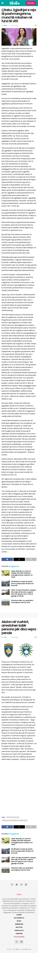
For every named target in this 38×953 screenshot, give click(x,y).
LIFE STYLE (19, 927)
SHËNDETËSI (19, 924)
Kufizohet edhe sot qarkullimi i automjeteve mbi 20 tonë (22, 601)
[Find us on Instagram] (21, 884)
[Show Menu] (2, 3)
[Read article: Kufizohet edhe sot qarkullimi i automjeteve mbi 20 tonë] (6, 602)
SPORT (19, 921)
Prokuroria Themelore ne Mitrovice (15, 820)
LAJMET (19, 915)
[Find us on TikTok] (26, 884)
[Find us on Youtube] (16, 884)
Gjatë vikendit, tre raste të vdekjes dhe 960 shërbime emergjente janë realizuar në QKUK (22, 574)
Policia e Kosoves (13, 817)
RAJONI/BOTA (19, 918)
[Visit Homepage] (14, 3)
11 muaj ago (14, 25)
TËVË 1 (17, 949)
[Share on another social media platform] (30, 559)
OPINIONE (19, 934)
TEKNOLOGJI (19, 930)
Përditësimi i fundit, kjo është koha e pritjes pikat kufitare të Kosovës (22, 583)
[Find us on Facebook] (12, 884)
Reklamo (31, 3)
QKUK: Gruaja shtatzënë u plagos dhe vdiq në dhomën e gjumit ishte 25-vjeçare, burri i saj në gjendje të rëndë (23, 593)
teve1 (5, 25)
